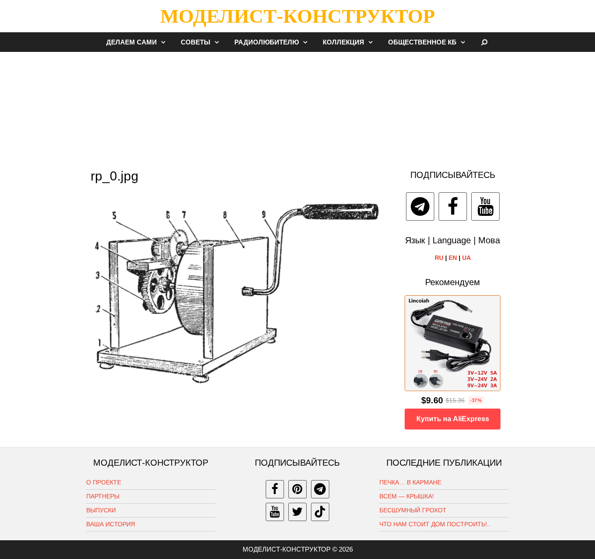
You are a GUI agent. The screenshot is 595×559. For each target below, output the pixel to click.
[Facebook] (453, 206)
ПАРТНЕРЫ (102, 496)
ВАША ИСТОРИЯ (110, 524)
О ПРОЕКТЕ (103, 482)
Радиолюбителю (266, 42)
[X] (297, 512)
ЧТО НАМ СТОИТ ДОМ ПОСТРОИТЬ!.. (434, 524)
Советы (195, 42)
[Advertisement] (297, 106)
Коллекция (343, 42)
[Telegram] (420, 206)
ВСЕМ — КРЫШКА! (406, 496)
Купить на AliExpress (452, 419)
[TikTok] (320, 512)
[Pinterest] (297, 489)
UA (466, 257)
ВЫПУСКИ (101, 510)
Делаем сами (131, 42)
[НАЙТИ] (484, 42)
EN (453, 257)
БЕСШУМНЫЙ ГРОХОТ (412, 510)
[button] (165, 42)
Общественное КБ (422, 42)
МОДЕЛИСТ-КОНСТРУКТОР (297, 16)
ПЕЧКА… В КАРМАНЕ (410, 482)
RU (439, 257)
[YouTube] (485, 206)
